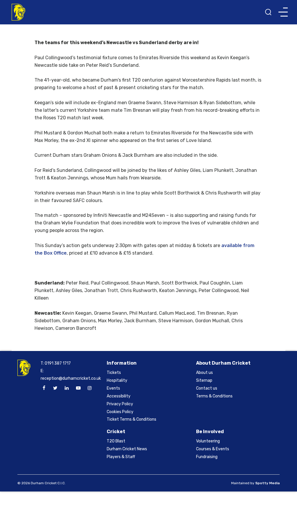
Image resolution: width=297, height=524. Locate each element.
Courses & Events (212, 448)
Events (113, 388)
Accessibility (119, 396)
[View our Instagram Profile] (89, 388)
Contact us (206, 388)
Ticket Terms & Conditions (131, 419)
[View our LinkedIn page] (67, 388)
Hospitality (117, 380)
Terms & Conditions (214, 396)
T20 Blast (116, 441)
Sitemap (204, 380)
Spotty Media (267, 483)
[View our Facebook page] (44, 388)
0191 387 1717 (58, 363)
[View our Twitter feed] (55, 388)
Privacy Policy (120, 403)
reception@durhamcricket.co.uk (71, 378)
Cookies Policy (120, 411)
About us (204, 372)
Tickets (114, 372)
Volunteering (208, 441)
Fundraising (207, 456)
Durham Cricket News (127, 448)
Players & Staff (121, 456)
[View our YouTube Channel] (78, 388)
